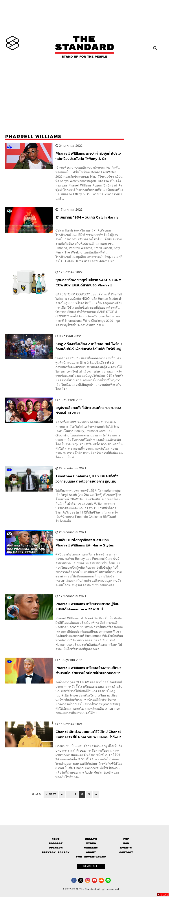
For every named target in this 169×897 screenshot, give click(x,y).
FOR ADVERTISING (91, 856)
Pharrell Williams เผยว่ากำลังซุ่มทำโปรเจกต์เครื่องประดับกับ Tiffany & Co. (88, 156)
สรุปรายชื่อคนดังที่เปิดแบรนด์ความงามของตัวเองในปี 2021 (88, 410)
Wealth (91, 839)
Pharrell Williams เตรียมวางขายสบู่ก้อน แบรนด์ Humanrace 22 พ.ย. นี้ (87, 606)
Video (91, 843)
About (91, 852)
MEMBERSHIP (90, 866)
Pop (126, 839)
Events (126, 847)
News (56, 839)
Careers (91, 847)
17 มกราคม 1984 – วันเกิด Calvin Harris (86, 217)
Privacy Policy (56, 852)
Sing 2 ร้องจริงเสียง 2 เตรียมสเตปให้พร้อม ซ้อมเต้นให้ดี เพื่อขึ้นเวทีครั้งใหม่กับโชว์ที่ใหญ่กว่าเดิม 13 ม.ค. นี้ (88, 346)
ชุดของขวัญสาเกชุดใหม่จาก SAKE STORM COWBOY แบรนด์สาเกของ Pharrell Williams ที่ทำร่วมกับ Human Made (88, 282)
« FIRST (51, 794)
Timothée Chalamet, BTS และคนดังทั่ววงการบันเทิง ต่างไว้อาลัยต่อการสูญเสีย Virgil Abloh (86, 478)
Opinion (56, 847)
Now (126, 843)
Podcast (56, 843)
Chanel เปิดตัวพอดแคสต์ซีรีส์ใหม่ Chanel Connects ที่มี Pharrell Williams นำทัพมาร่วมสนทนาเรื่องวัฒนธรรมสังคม (88, 734)
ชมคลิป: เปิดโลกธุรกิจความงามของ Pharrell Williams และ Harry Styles (84, 542)
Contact (126, 852)
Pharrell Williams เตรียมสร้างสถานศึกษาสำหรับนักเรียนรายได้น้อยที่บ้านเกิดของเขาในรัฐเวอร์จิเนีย (88, 670)
